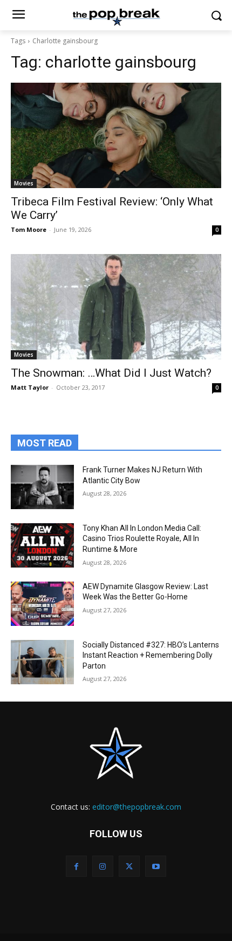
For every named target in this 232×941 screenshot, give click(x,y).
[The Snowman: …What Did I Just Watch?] (116, 306)
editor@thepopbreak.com (136, 807)
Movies (23, 183)
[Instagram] (102, 866)
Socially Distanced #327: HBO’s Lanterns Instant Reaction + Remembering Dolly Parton (151, 655)
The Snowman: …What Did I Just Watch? (111, 372)
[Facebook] (76, 866)
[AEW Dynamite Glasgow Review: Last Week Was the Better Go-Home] (42, 604)
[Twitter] (129, 866)
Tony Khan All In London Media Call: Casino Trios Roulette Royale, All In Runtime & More (142, 538)
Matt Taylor (30, 387)
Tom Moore (28, 229)
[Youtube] (155, 866)
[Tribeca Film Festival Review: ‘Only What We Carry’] (116, 135)
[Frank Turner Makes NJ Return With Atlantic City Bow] (42, 487)
